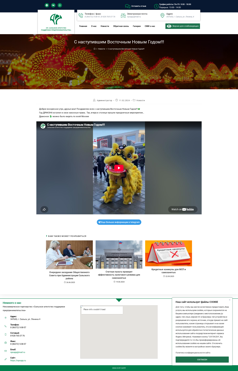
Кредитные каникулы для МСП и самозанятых (169, 271)
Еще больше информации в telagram (120, 222)
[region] (202, 331)
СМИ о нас (150, 26)
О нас (94, 26)
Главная (83, 26)
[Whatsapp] (60, 5)
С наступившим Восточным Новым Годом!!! (126, 49)
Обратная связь (121, 26)
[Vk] (53, 5)
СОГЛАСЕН (202, 359)
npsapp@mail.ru (17, 352)
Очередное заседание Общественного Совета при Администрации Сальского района (69, 275)
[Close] (229, 299)
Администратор (104, 100)
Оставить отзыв (138, 6)
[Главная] (94, 49)
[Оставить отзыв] (127, 6)
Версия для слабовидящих (185, 26)
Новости (105, 26)
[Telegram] (47, 5)
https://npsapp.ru (18, 360)
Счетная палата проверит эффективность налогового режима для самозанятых (119, 274)
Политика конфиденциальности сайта (193, 353)
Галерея (137, 26)
